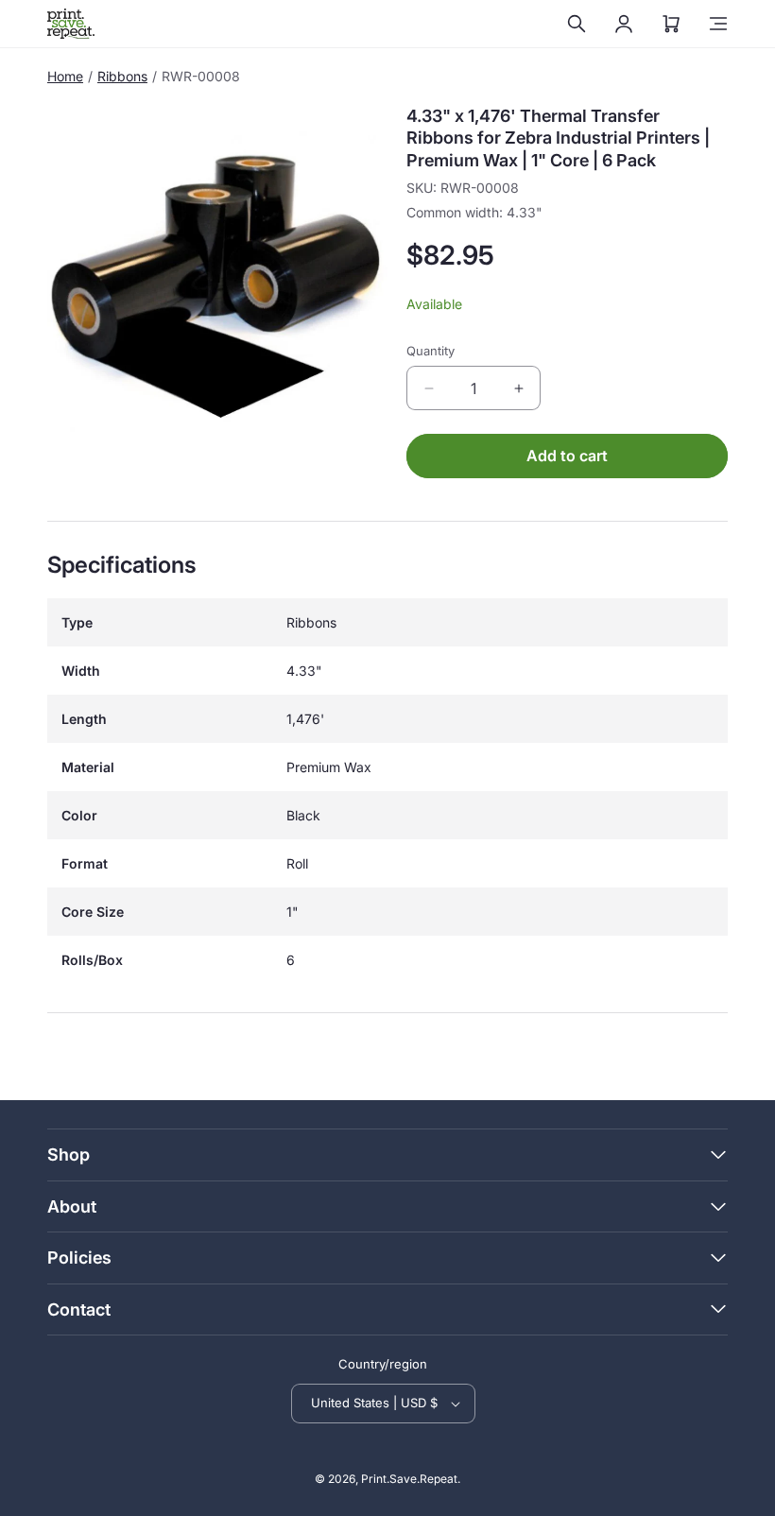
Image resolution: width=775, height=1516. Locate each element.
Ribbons (122, 76)
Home (65, 76)
